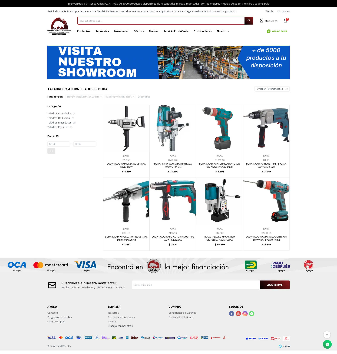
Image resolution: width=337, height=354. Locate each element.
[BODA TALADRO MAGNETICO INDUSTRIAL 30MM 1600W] (219, 201)
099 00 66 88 (279, 31)
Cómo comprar (56, 321)
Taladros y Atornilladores (118, 96)
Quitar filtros (144, 96)
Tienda (269, 11)
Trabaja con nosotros (120, 326)
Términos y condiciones (121, 317)
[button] (249, 21)
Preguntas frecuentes (59, 317)
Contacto (52, 312)
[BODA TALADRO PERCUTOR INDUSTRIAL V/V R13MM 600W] (173, 201)
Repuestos (102, 31)
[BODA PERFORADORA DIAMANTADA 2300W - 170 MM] (173, 128)
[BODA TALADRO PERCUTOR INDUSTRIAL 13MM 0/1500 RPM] (126, 201)
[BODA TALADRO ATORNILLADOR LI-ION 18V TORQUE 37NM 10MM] (219, 128)
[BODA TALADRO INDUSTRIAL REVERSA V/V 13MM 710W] (266, 128)
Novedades (121, 31)
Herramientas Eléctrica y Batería (83, 96)
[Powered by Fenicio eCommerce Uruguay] (284, 346)
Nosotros (223, 31)
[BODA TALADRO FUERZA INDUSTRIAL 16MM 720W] (126, 128)
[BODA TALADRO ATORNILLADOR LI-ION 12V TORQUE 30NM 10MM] (266, 201)
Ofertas (139, 31)
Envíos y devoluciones (180, 317)
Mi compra (283, 11)
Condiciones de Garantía (182, 312)
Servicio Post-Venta (176, 31)
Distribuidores (203, 31)
